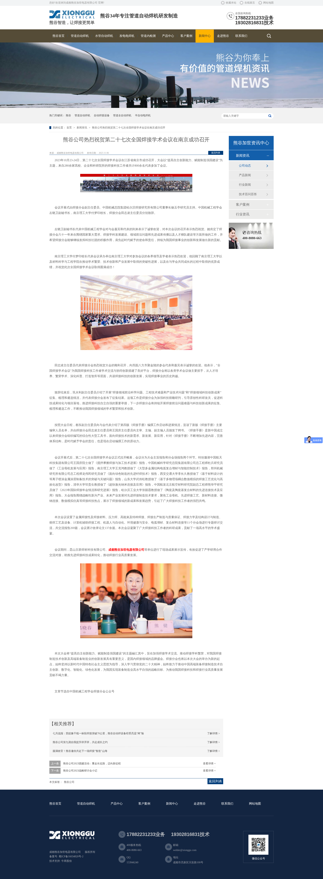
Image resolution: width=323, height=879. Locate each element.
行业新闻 (245, 184)
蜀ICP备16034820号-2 (71, 856)
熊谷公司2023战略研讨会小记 (80, 770)
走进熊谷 (200, 803)
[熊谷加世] (72, 17)
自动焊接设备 (102, 115)
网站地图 (268, 2)
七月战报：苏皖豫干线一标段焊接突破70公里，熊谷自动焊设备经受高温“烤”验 (98, 733)
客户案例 (242, 204)
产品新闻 (245, 175)
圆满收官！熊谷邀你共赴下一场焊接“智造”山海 (80, 751)
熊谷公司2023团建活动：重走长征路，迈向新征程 (92, 763)
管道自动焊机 (82, 115)
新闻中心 (172, 803)
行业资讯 (242, 214)
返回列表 (215, 152)
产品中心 (117, 803)
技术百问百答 (248, 194)
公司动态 (245, 165)
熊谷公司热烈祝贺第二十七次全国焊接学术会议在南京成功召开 (128, 127)
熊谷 (68, 115)
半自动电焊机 (143, 115)
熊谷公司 (69, 782)
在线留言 (249, 2)
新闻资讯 (82, 127)
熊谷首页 (55, 803)
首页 (70, 127)
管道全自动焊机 (122, 115)
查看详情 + (209, 763)
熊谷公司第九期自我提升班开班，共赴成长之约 (80, 742)
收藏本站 (231, 2)
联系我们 (227, 803)
